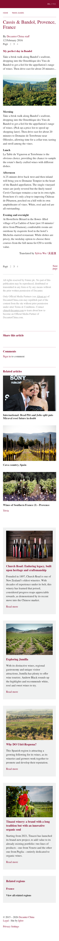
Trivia (6, 510)
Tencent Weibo (16, 341)
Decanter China (29, 4)
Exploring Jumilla (17, 659)
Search (11, 4)
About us (41, 296)
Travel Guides (18, 13)
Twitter (35, 341)
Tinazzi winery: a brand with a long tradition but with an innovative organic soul (28, 825)
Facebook (40, 341)
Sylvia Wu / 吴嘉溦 (45, 253)
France (10, 888)
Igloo (20, 920)
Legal (6, 920)
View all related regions (18, 895)
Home (5, 13)
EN (49, 4)
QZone (22, 341)
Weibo (4, 341)
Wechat (10, 341)
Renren (29, 341)
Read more (12, 606)
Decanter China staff (18, 36)
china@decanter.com (13, 310)
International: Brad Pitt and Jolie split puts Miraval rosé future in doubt (28, 416)
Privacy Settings (11, 926)
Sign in (7, 356)
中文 (54, 4)
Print (45, 341)
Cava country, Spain (14, 465)
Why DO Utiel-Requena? (21, 744)
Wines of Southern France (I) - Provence (26, 505)
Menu (4, 4)
